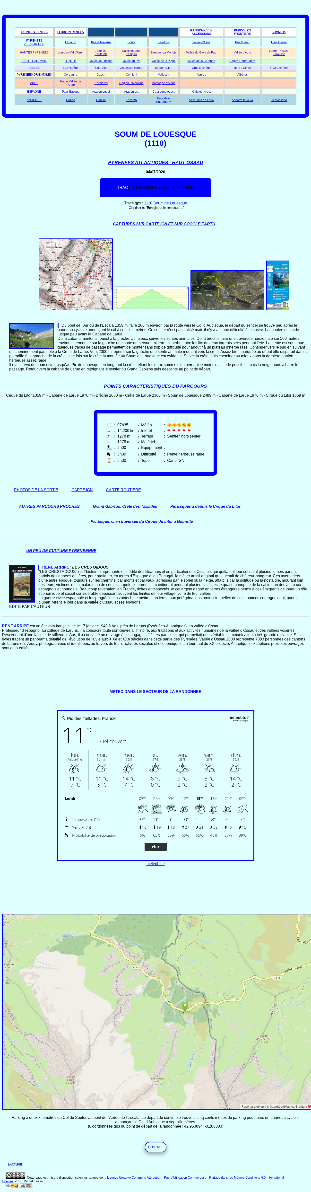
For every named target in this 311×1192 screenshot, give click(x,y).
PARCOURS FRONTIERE (242, 32)
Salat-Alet (101, 68)
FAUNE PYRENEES (34, 32)
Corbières (101, 83)
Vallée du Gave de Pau (201, 52)
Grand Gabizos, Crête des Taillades (125, 506)
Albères (242, 74)
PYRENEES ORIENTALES (34, 74)
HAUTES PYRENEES (34, 52)
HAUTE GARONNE (34, 61)
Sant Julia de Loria (201, 100)
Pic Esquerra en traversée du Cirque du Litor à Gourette (142, 521)
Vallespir (163, 74)
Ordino (70, 100)
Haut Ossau (279, 42)
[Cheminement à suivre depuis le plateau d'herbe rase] (58, 325)
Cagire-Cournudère (242, 61)
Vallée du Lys (131, 61)
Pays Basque (70, 91)
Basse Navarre (101, 42)
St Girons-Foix (278, 68)
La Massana (279, 100)
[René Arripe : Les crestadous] (38, 567)
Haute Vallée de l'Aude (70, 83)
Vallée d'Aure (242, 52)
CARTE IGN (82, 490)
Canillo (101, 100)
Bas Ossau (242, 42)
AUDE (34, 83)
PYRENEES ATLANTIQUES (34, 42)
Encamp (131, 100)
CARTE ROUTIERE (123, 490)
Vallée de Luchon (100, 61)
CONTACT (155, 1147)
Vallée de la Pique (164, 61)
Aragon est (131, 91)
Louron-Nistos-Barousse (279, 52)
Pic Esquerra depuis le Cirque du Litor (205, 506)
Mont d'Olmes (242, 68)
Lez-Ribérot (70, 68)
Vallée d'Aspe (201, 42)
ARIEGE (34, 68)
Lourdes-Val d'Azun (71, 52)
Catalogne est (201, 91)
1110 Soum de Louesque (165, 203)
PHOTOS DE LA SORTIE (36, 490)
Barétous (164, 42)
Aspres (201, 74)
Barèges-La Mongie (163, 52)
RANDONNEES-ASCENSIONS (201, 32)
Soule (131, 42)
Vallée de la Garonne (201, 61)
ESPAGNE (34, 91)
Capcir (101, 74)
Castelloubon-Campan (131, 52)
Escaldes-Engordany (163, 100)
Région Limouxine (131, 83)
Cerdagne (70, 74)
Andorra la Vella (242, 100)
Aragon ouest (101, 91)
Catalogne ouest (163, 91)
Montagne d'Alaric (163, 83)
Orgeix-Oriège (201, 68)
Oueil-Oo (71, 61)
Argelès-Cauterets (101, 52)
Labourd (70, 42)
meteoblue (156, 864)
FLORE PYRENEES (70, 32)
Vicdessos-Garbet (131, 68)
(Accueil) (15, 1164)
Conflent (131, 74)
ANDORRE (34, 100)
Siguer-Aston (163, 68)
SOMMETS (279, 32)
